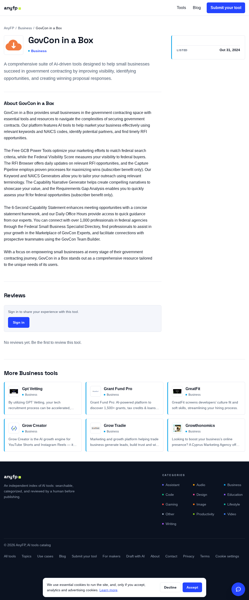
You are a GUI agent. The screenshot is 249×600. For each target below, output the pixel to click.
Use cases (45, 556)
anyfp (11, 8)
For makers (111, 556)
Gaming (172, 504)
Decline (170, 587)
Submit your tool (226, 8)
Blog (197, 8)
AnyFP (9, 28)
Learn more (108, 590)
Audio (200, 485)
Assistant (172, 485)
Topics (26, 556)
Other (170, 514)
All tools (10, 556)
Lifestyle (233, 504)
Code (170, 495)
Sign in (19, 322)
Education (235, 495)
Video (231, 514)
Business (25, 28)
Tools (181, 8)
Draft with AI (135, 556)
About (155, 556)
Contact (171, 556)
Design (201, 495)
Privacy (188, 556)
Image (201, 504)
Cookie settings (227, 556)
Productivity (205, 514)
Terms (205, 556)
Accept (192, 587)
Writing (171, 524)
